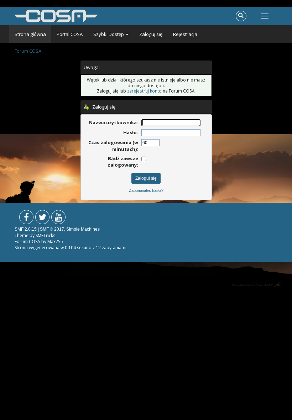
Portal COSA (70, 34)
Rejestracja (185, 34)
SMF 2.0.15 (26, 229)
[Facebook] (26, 219)
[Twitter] (42, 219)
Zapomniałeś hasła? (146, 190)
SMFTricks (45, 235)
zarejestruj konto (144, 91)
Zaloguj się (150, 34)
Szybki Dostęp (109, 34)
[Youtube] (58, 219)
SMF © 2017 (52, 229)
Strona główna (30, 34)
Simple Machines (83, 229)
